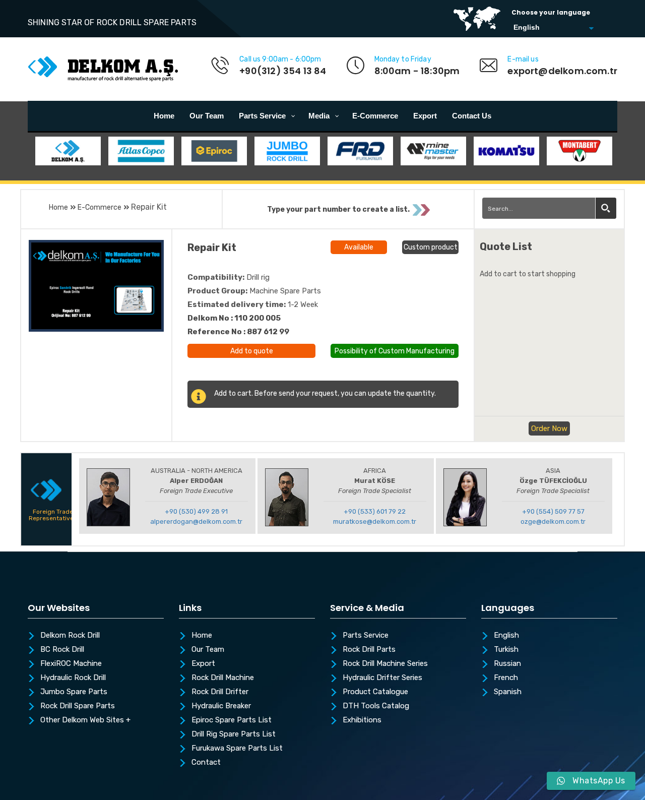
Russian (507, 664)
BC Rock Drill (62, 650)
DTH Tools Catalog (376, 706)
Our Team (207, 650)
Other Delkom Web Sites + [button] (85, 720)
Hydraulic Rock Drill (73, 678)
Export (203, 664)
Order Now (549, 428)
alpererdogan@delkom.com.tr (196, 521)
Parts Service (366, 636)
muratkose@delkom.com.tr (374, 521)
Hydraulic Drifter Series (382, 678)
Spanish (508, 692)
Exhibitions (362, 720)
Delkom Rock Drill (70, 636)
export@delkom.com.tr (562, 71)
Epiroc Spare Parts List (231, 720)
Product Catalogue (375, 692)
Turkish (506, 650)
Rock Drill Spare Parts (77, 706)
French (506, 678)
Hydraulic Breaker (221, 706)
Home (58, 207)
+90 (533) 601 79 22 (375, 511)
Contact (206, 763)
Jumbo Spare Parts (73, 692)
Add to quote (251, 351)
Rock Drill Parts (369, 650)
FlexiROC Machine (71, 664)
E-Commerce (99, 207)
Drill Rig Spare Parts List (233, 734)
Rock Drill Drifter (219, 692)
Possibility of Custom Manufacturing (395, 349)
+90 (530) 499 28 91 (196, 511)
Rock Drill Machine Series (385, 664)
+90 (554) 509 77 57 (553, 511)
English (506, 636)
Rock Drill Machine (222, 678)
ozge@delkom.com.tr (553, 521)
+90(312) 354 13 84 (282, 71)
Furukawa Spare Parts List (237, 749)
